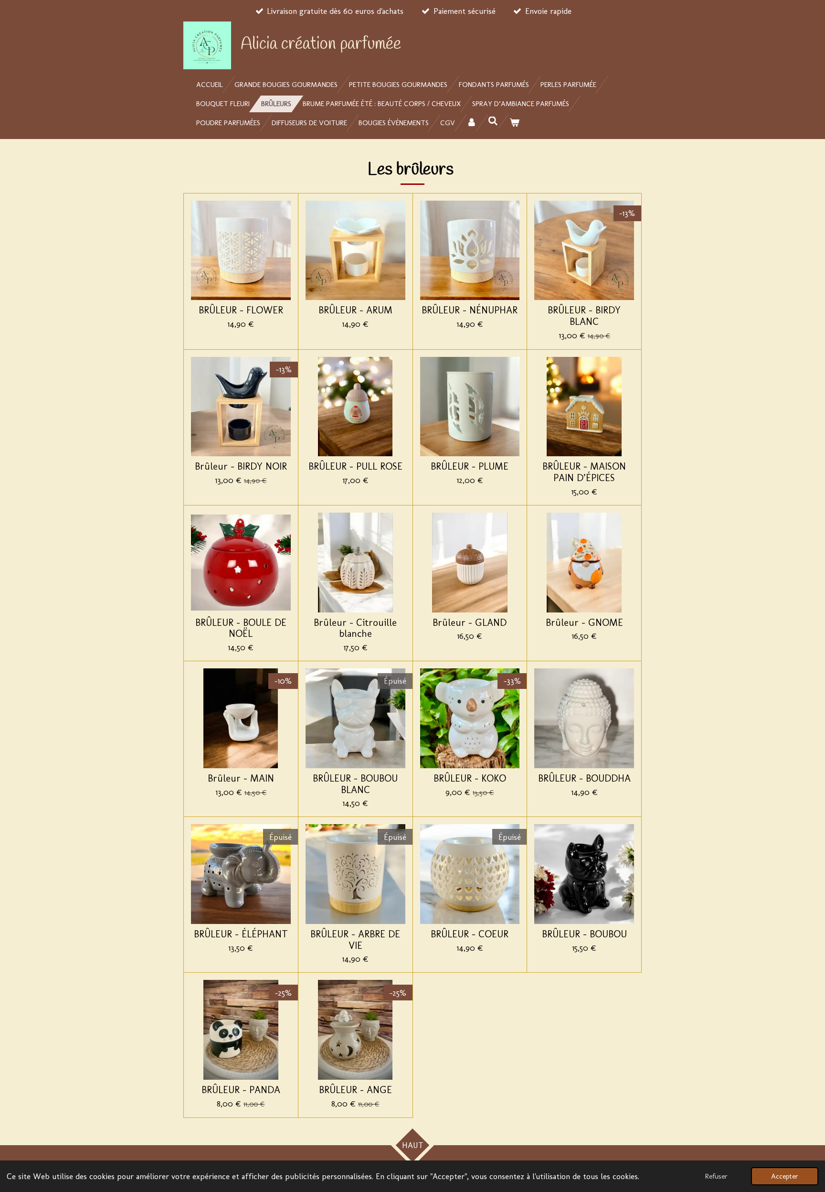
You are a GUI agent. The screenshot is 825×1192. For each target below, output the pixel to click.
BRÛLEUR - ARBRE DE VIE (355, 940)
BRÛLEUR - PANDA (240, 1090)
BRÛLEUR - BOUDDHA (584, 778)
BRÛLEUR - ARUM (355, 310)
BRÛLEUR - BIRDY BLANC (584, 316)
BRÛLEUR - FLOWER (241, 310)
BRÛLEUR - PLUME (469, 466)
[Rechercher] (493, 121)
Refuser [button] (716, 1176)
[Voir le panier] (514, 123)
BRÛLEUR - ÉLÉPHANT (241, 934)
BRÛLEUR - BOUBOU (584, 934)
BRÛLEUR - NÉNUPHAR (470, 310)
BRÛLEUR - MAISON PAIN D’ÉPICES (584, 472)
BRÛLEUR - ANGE (355, 1090)
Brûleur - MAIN (241, 778)
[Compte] (471, 123)
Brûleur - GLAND (470, 622)
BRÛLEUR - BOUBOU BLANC (355, 784)
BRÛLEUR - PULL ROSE (355, 466)
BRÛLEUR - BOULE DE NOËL (240, 628)
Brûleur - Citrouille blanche (355, 628)
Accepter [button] (784, 1176)
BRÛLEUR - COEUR (469, 934)
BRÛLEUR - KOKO (470, 778)
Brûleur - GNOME (584, 622)
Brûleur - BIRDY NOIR (241, 466)
